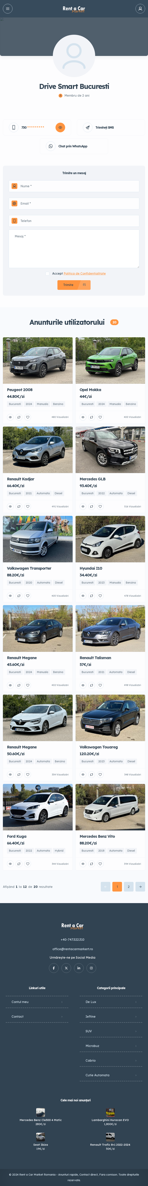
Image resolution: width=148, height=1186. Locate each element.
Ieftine (91, 1016)
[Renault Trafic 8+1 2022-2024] (110, 1137)
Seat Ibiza (40, 1144)
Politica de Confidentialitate (85, 273)
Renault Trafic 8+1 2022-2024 (110, 1144)
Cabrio (91, 1060)
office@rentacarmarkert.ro (72, 949)
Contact (18, 1016)
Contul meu (20, 1002)
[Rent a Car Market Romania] (74, 8)
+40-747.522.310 (72, 939)
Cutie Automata (97, 1075)
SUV (89, 1031)
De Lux (91, 1002)
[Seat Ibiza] (40, 1137)
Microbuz (92, 1046)
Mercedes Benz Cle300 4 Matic (41, 1120)
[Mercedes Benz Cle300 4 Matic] (40, 1112)
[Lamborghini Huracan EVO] (110, 1112)
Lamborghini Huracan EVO (110, 1120)
